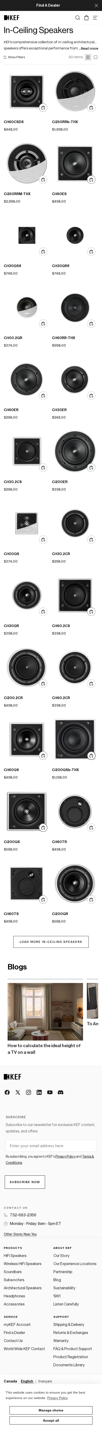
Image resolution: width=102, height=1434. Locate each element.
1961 (56, 1296)
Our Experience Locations (75, 1264)
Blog (57, 1280)
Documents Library (69, 1365)
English (27, 1381)
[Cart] (86, 17)
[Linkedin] (39, 1092)
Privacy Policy (57, 1398)
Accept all (51, 1420)
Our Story (61, 1256)
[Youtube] (50, 1092)
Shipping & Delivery (68, 1325)
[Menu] (95, 17)
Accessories (14, 1304)
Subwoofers (14, 1280)
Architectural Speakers (23, 1288)
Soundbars (13, 1272)
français (45, 1381)
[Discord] (60, 1092)
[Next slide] (88, 1017)
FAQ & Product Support (72, 1349)
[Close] (96, 5)
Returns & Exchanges (70, 1333)
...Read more (88, 48)
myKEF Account (17, 1325)
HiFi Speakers (15, 1256)
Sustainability (64, 1288)
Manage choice (51, 1410)
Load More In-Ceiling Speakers (51, 942)
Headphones (14, 1296)
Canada (10, 1381)
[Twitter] (18, 1092)
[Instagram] (28, 1092)
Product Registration (70, 1357)
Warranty (61, 1341)
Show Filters (16, 57)
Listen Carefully (66, 1304)
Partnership (62, 1272)
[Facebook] (7, 1092)
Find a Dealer (14, 1333)
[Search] (77, 17)
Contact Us (13, 1341)
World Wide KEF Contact (24, 1349)
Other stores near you (20, 1234)
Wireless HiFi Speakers (23, 1264)
